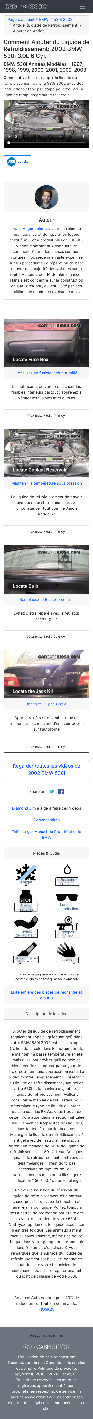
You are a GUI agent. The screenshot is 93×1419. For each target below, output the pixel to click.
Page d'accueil (21, 19)
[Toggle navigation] (82, 6)
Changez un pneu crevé (46, 704)
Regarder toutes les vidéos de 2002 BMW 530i (46, 769)
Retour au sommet (46, 1335)
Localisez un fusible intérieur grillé (46, 372)
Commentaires (46, 819)
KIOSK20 (46, 1309)
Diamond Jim (24, 808)
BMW (43, 19)
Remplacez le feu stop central (46, 599)
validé (22, 161)
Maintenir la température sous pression (46, 483)
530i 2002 (63, 19)
